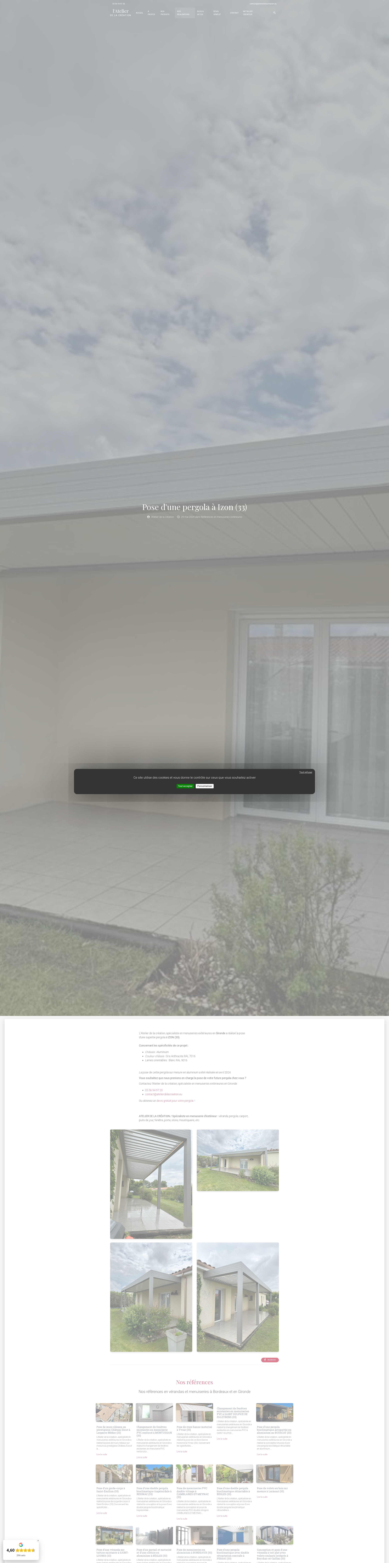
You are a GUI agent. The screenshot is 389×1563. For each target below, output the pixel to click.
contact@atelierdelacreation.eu (263, 4)
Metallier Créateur (248, 12)
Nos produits (165, 12)
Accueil (139, 13)
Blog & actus (200, 12)
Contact (234, 13)
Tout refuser (305, 772)
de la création (120, 12)
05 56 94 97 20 (118, 4)
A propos (151, 12)
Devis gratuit (217, 12)
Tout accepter (185, 786)
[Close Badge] (38, 1540)
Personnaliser (204, 786)
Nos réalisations (183, 12)
